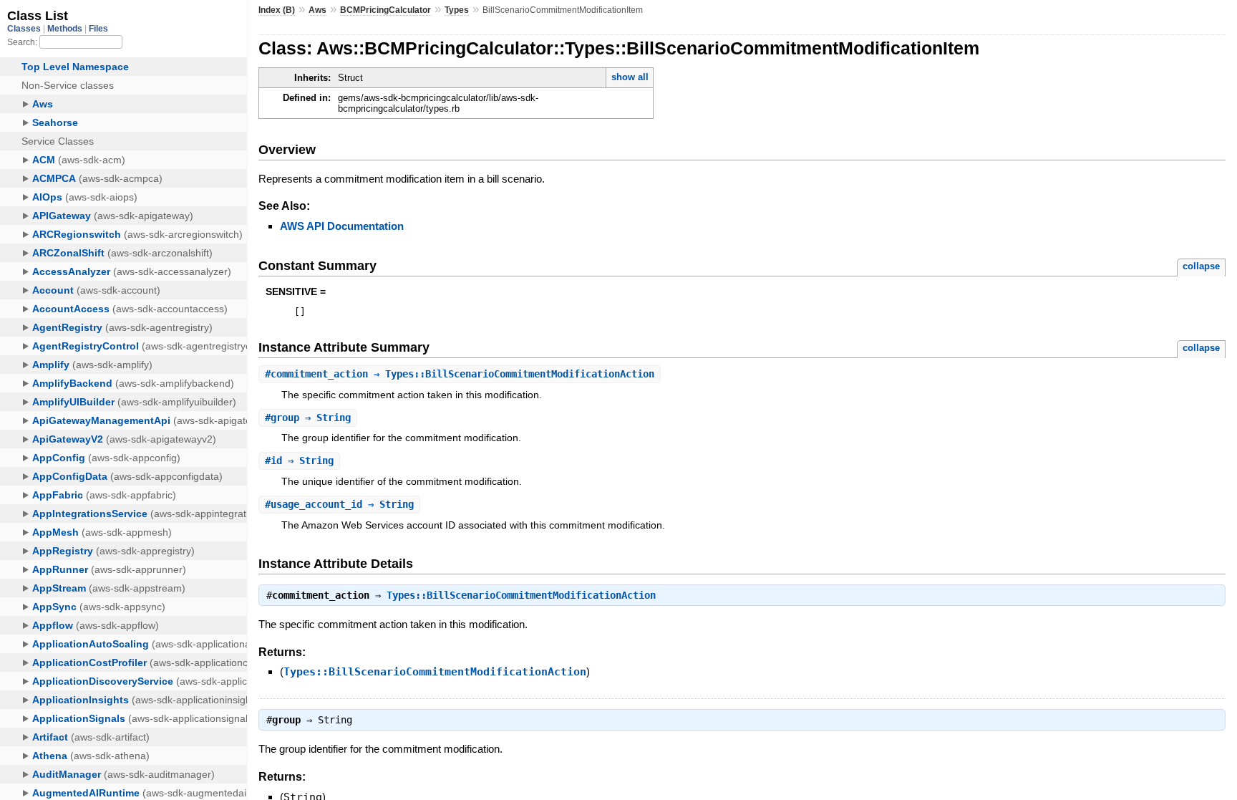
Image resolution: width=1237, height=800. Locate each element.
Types (457, 10)
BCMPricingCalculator (385, 10)
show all (630, 77)
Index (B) (276, 10)
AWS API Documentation (342, 226)
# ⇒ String (308, 417)
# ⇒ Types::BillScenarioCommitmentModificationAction (459, 374)
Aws (317, 10)
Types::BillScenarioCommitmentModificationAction (521, 595)
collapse (1201, 266)
